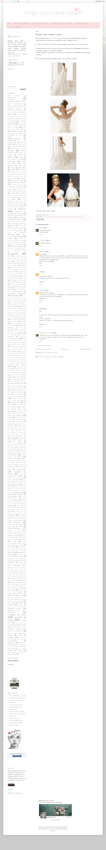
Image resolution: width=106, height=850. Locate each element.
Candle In (13, 171)
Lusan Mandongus (21, 406)
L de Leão (42, 240)
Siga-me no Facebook (81, 23)
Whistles (10, 644)
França (17, 297)
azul (25, 129)
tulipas (20, 595)
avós (20, 129)
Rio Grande (11, 534)
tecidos (10, 580)
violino (21, 637)
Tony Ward (21, 590)
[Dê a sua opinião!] (38, 219)
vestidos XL (11, 631)
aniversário (23, 118)
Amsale (10, 116)
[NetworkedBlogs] (17, 754)
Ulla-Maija (11, 599)
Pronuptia (21, 515)
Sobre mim (45, 23)
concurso (22, 209)
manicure (18, 417)
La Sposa (21, 376)
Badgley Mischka (17, 131)
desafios (21, 246)
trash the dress (21, 593)
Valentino (18, 599)
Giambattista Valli (15, 308)
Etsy (18, 276)
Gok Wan (17, 314)
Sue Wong (16, 573)
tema (24, 580)
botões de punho (18, 148)
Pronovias (11, 515)
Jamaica (18, 344)
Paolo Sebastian (19, 483)
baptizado (16, 133)
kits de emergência (20, 372)
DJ (15, 256)
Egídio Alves (20, 263)
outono (17, 479)
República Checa (12, 530)
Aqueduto (10, 125)
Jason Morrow (51, 829)
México (12, 445)
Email (70, 23)
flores (17, 289)
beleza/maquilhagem (14, 139)
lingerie (10, 389)
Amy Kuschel (18, 116)
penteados (18, 492)
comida (10, 209)
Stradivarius (19, 571)
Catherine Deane (21, 190)
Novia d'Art (21, 466)
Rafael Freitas (15, 516)
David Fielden (20, 240)
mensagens (10, 443)
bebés (9, 137)
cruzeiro (21, 238)
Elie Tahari (15, 267)
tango (22, 578)
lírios (11, 391)
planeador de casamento (17, 502)
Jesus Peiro (16, 353)
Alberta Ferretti (12, 105)
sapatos (10, 552)
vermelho (10, 605)
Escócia (10, 275)
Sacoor (16, 545)
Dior (25, 250)
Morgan (24, 455)
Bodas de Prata (20, 144)
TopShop (10, 592)
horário (21, 327)
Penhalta (10, 492)
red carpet (19, 524)
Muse (11, 457)
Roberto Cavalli (13, 535)
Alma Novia (11, 112)
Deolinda (14, 246)
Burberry (10, 159)
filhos (24, 284)
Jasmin (12, 346)
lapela (17, 377)
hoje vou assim (14, 725)
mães (10, 412)
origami (21, 474)
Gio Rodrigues (19, 310)
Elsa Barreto (19, 269)
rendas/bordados (14, 528)
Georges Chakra (20, 304)
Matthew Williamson (18, 432)
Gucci (18, 319)
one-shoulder (21, 470)
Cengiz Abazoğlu (14, 191)
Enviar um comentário (44, 345)
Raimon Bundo (13, 518)
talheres (17, 578)
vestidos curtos (14, 609)
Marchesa (11, 425)
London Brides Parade (14, 396)
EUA (12, 280)
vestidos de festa (17, 615)
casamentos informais (15, 186)
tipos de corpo (54, 217)
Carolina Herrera (19, 176)
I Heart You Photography (17, 698)
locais (9, 394)
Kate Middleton (12, 368)
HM (15, 325)
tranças (10, 593)
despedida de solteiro (13, 248)
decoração (22, 244)
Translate (21, 65)
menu (16, 443)
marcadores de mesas (15, 421)
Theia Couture (11, 586)
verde (21, 603)
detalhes (24, 248)
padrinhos (17, 481)
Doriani (10, 259)
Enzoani (20, 271)
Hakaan (12, 321)
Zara (20, 650)
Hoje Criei (12, 702)
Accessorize (12, 97)
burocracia (16, 159)
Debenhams (11, 244)
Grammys (15, 318)
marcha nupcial (20, 423)
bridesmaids (11, 157)
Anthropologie (22, 120)
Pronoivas (21, 513)
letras (21, 383)
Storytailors (11, 571)
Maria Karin (17, 426)
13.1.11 (40, 234)
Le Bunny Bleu (13, 381)
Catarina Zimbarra (19, 188)
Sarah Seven (21, 558)
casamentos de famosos (17, 182)
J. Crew (14, 342)
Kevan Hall (10, 372)
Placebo (24, 500)
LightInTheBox (12, 387)
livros (9, 392)
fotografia (15, 295)
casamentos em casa (18, 184)
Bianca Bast (20, 140)
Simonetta (21, 563)
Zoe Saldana (19, 652)
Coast (21, 205)
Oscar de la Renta (15, 477)
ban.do (9, 133)
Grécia (12, 319)
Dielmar (19, 250)
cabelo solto (22, 165)
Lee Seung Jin (22, 381)
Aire (20, 101)
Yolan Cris (18, 646)
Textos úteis (35, 23)
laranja (24, 378)
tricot (12, 595)
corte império (18, 229)
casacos (23, 178)
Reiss (20, 526)
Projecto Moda (12, 513)
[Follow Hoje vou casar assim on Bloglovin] (14, 748)
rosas (14, 541)
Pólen (18, 503)
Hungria (14, 333)
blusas (10, 144)
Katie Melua (21, 370)
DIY (9, 256)
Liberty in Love (12, 385)
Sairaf (41, 227)
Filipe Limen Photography (17, 714)
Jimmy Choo (21, 355)
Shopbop (21, 562)
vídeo (20, 635)
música (19, 457)
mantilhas (12, 419)
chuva (15, 197)
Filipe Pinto (21, 286)
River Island (20, 534)
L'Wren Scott (14, 376)
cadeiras (13, 167)
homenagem (11, 327)
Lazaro (24, 379)
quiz (9, 516)
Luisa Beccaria (20, 404)
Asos (16, 128)
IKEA (15, 334)
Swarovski (10, 577)
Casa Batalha (12, 178)
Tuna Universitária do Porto (19, 597)
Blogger (53, 830)
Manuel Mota (20, 419)
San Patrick (11, 547)
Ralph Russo (23, 518)
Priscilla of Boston (19, 511)
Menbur (10, 436)
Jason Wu (18, 346)
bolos (24, 146)
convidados (13, 223)
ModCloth (21, 449)
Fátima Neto (11, 282)
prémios (22, 507)
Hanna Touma (15, 323)
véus (21, 631)
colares (10, 206)
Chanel (13, 193)
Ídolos (9, 334)
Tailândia (10, 578)
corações (13, 227)
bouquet (11, 150)
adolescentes (11, 101)
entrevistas (11, 271)
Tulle (9, 597)
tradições (19, 592)
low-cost (23, 400)
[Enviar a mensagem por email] (37, 219)
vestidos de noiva (62, 217)
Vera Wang (11, 603)
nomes (22, 464)
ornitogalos (11, 475)
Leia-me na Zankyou (14, 27)
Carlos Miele (18, 174)
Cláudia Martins (12, 205)
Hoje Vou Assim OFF (16, 723)
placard (16, 500)
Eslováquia (23, 275)
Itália (17, 340)
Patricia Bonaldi (20, 487)
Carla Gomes (17, 173)
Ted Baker (17, 580)
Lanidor (10, 378)
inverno (15, 338)
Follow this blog (17, 756)
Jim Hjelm (12, 355)
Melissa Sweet (20, 434)
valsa (25, 599)
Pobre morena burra (46, 332)
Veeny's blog (13, 709)
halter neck (21, 321)
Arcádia (18, 125)
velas (21, 601)
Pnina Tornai (11, 503)
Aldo (21, 105)
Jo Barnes (10, 357)
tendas (24, 582)
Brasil (20, 156)
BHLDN (10, 140)
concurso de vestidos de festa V (17, 221)
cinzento (10, 203)
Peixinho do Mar (19, 490)
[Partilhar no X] (40, 219)
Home (9, 23)
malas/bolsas (19, 413)
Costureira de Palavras (16, 700)
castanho (10, 188)
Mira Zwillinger (20, 447)
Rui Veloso (23, 543)
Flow (23, 289)
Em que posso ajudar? (58, 23)
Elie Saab (22, 265)
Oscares (10, 479)
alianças (22, 110)
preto (9, 511)
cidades (13, 199)
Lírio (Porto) (23, 389)
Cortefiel (10, 230)
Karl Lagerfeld (20, 366)
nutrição (22, 468)
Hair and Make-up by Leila (18, 696)
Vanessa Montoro (13, 601)
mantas (24, 417)
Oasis (9, 470)
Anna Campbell (13, 120)
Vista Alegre (20, 639)
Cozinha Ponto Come (16, 705)
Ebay (24, 261)
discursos (17, 251)
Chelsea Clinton (19, 195)
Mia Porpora (20, 445)
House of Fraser (15, 331)
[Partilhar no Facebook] (42, 219)
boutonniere (20, 154)
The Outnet (20, 584)
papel (9, 485)
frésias (24, 301)
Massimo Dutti (14, 430)
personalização (12, 496)
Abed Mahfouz (14, 95)
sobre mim (18, 54)
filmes (9, 288)
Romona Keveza (18, 537)
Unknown (42, 251)
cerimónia (23, 192)
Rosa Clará (46, 217)
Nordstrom (11, 466)
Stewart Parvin (18, 569)
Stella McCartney (14, 567)
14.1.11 (40, 302)
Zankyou (10, 650)
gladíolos (10, 314)
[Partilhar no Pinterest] (43, 219)
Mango (10, 417)
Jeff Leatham (19, 348)
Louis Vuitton (12, 400)
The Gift (12, 584)
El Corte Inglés (12, 265)
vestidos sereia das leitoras (17, 627)
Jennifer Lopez (12, 349)
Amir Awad (21, 114)
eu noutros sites (21, 278)
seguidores (16, 560)
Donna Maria (20, 258)
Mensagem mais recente (43, 349)
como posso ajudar (13, 56)
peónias (10, 494)
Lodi (16, 394)
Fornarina (10, 291)
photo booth (17, 498)
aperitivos (21, 124)
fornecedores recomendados (17, 293)
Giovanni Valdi (12, 312)
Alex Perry (21, 107)
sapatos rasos (18, 556)
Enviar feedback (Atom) (50, 352)
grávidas (23, 318)
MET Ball (23, 443)
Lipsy (15, 389)
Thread (19, 586)
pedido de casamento (14, 488)
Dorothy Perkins (19, 260)
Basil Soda (23, 133)
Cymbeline (10, 240)
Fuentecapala (14, 303)
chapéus (21, 193)
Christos (10, 197)
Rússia (11, 545)
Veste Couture (12, 606)
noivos (16, 464)
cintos (21, 201)
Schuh (9, 560)
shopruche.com (11, 563)
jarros (24, 344)
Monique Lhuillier (21, 453)
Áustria (15, 129)
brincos (21, 157)
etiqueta (12, 276)
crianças (20, 236)
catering (10, 190)
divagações (13, 254)
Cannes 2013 (21, 171)
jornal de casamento (18, 362)
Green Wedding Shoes (16, 720)
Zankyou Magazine (15, 707)
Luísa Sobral (11, 406)
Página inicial (65, 349)
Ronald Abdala (12, 539)
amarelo (10, 114)
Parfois (16, 485)
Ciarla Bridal (23, 197)
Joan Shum (18, 357)
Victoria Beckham (13, 633)
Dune (9, 261)
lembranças (13, 383)
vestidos (21, 607)
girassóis (21, 312)
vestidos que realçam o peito (75, 217)
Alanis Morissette (19, 103)
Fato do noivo (22, 282)
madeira (13, 408)
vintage (10, 637)
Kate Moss (22, 368)
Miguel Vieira (11, 447)
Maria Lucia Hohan (21, 428)
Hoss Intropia (22, 329)
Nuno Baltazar (12, 468)
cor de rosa (22, 225)
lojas (21, 394)
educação (12, 263)
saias (21, 545)
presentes (21, 509)
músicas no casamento (15, 458)
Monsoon (13, 455)
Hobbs (21, 325)
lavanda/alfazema (15, 379)
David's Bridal (20, 242)
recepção (10, 524)
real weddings (14, 522)
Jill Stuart (23, 353)
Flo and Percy (18, 288)
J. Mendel (21, 342)
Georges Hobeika (13, 306)
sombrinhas (23, 565)
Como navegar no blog (21, 23)
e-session (17, 261)
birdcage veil (12, 142)
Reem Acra (11, 526)
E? (40, 272)
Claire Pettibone (19, 203)
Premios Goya (12, 509)
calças (13, 169)
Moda (15, 449)
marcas (10, 423)
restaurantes (20, 532)
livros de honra (18, 392)
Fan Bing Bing (20, 280)
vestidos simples (14, 629)
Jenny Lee (21, 349)
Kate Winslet (11, 370)
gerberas (24, 306)
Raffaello (23, 516)
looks (24, 396)
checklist (10, 195)
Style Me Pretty (14, 718)
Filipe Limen (13, 286)
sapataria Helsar (19, 550)
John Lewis (18, 361)
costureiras (19, 230)
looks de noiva (18, 398)
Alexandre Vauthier (13, 110)
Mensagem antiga (85, 349)
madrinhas (20, 410)
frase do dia (20, 299)
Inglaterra (11, 336)
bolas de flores (13, 146)
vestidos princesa (19, 624)
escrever (16, 275)
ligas (22, 385)
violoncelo (10, 639)
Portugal (18, 505)
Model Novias (12, 451)
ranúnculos (20, 520)
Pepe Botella (20, 494)
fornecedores (19, 291)
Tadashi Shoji (20, 577)
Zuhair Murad (12, 654)
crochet (10, 238)
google (15, 316)
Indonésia (21, 334)
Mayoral (10, 434)
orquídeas (20, 475)
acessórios (11, 99)
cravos (9, 232)
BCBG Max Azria (16, 135)
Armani (24, 125)
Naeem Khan (16, 460)
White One (17, 644)
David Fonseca (11, 242)
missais (9, 449)
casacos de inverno (17, 180)
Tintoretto (17, 588)
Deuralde (12, 249)
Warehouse (11, 643)
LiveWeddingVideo (19, 391)
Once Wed (13, 716)
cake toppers (22, 167)
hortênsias (11, 329)
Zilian (9, 652)
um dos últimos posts (56, 38)
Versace (20, 605)
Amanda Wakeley (20, 112)
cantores (10, 173)
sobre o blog (12, 565)
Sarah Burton (11, 558)
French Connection (13, 301)
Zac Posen (21, 648)
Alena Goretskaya (12, 107)
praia (15, 507)
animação (15, 118)
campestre (23, 169)
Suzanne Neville (19, 575)
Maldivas (10, 415)
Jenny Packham (12, 351)
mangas (18, 415)
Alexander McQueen (15, 109)
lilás (21, 387)
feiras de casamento (16, 284)
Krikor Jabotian (12, 374)
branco (10, 156)
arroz (11, 127)
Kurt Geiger (22, 374)
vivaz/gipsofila (12, 641)
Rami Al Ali (12, 520)
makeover (10, 413)
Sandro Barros (22, 547)
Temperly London (15, 582)
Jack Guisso (11, 344)
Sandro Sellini (14, 548)
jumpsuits (11, 364)
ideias (20, 333)
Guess (24, 319)
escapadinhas (19, 273)
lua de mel (15, 402)
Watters (22, 642)
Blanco (22, 142)
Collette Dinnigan (19, 206)
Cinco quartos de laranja (17, 711)
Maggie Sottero (20, 411)
